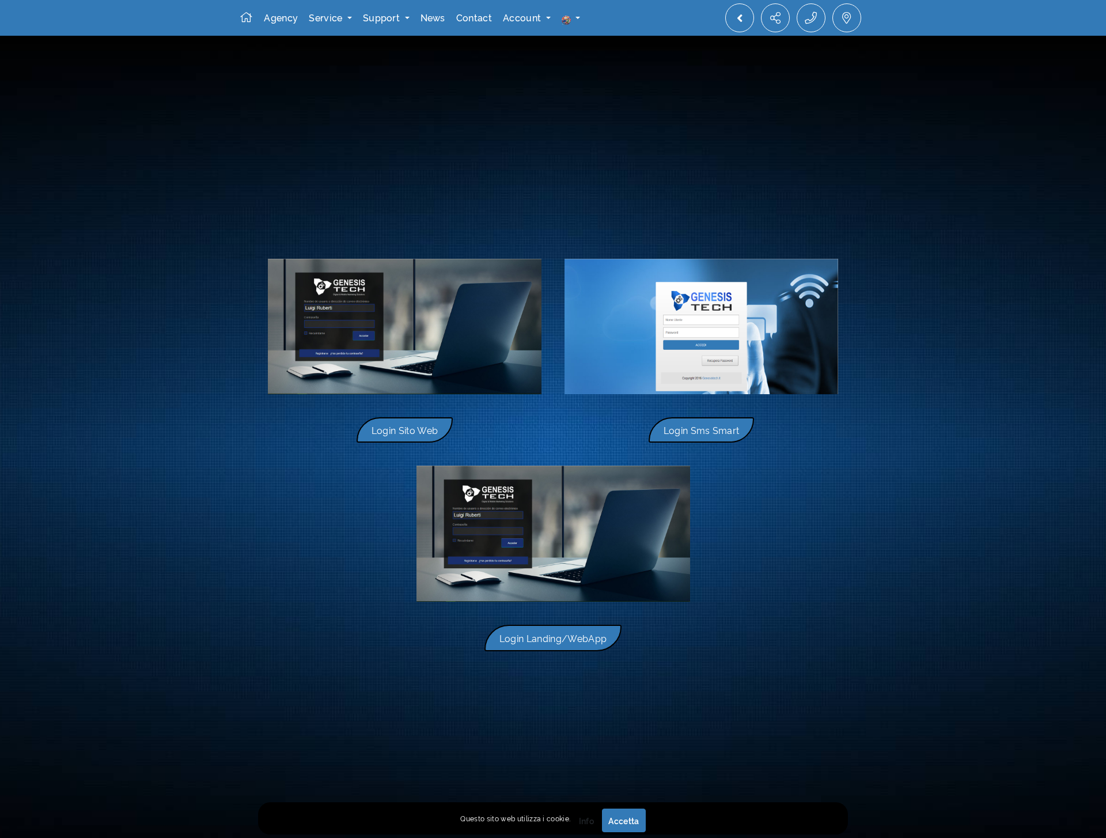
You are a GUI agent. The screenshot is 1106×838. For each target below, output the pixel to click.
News (433, 17)
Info (586, 820)
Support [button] (383, 17)
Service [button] (327, 17)
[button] (571, 18)
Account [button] (523, 17)
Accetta (623, 820)
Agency (281, 17)
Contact (474, 17)
